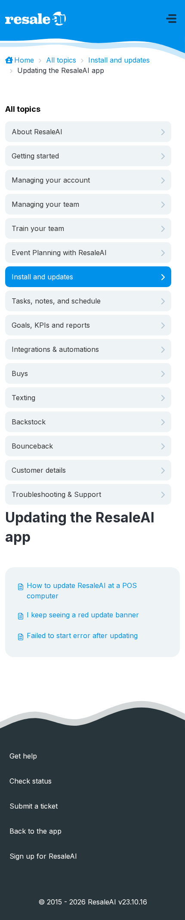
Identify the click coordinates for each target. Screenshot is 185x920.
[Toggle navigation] (171, 18)
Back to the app (35, 831)
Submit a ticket (33, 806)
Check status (30, 781)
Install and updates (119, 60)
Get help (23, 756)
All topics (61, 60)
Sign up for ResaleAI (43, 856)
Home (24, 60)
